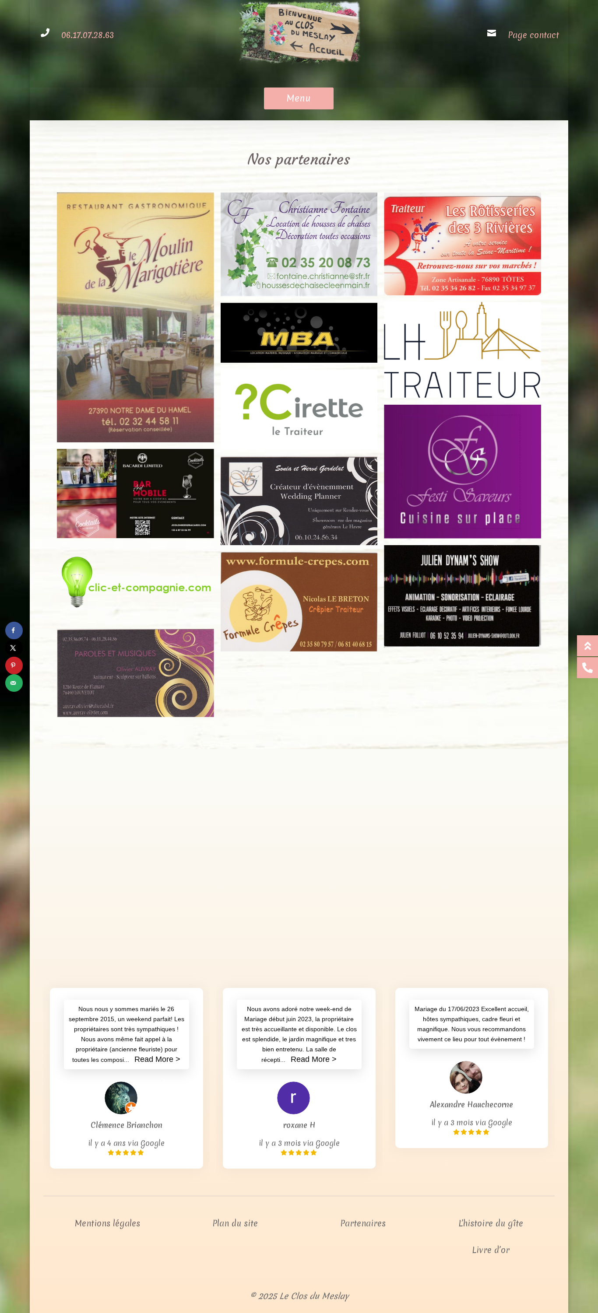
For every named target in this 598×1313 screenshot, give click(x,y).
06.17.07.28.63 (87, 35)
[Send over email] (14, 683)
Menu (299, 98)
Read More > (157, 1059)
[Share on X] (14, 648)
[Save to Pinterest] (14, 665)
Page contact (533, 35)
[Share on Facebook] (14, 630)
